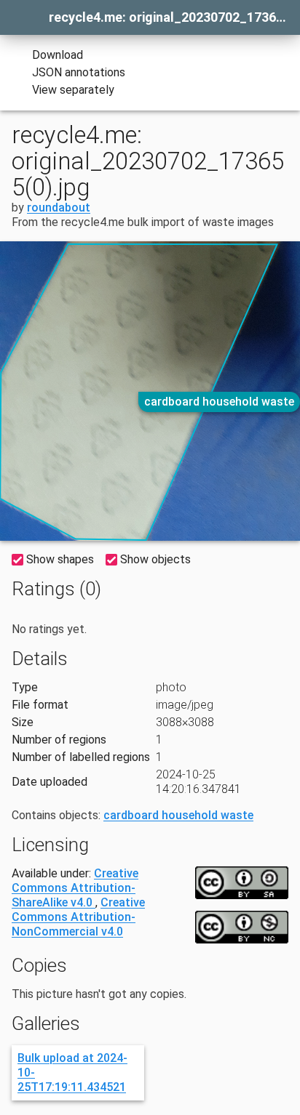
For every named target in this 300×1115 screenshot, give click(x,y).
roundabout (58, 207)
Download (57, 55)
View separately (73, 90)
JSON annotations (78, 72)
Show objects (155, 559)
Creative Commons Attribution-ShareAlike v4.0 (75, 887)
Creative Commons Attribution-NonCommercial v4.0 (78, 916)
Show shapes (60, 559)
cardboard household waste (219, 401)
